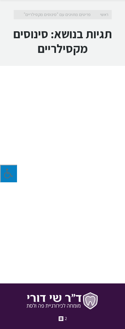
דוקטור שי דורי (63, 237)
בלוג (101, 237)
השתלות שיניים (36, 237)
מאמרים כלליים (92, 243)
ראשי (104, 14)
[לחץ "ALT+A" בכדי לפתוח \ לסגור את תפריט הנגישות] (8, 173)
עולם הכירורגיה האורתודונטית (52, 243)
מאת (91, 256)
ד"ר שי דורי (86, 237)
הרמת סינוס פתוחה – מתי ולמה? (71, 166)
